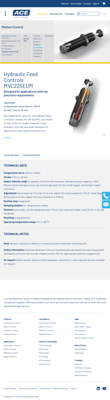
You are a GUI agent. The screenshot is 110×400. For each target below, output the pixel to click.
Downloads (76, 3)
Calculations (44, 319)
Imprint (73, 388)
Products (7, 319)
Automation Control (12, 323)
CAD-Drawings (45, 345)
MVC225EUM (37, 47)
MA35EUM (36, 42)
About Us (78, 364)
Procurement (80, 334)
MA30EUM (36, 36)
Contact (87, 3)
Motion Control (10, 327)
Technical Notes (31, 154)
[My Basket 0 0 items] (104, 3)
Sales (77, 319)
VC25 (25, 36)
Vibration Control (11, 330)
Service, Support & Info (84, 338)
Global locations (81, 375)
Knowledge (43, 356)
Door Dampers (6, 49)
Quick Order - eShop (83, 327)
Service (65, 3)
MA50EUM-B (37, 39)
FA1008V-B (37, 56)
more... (7, 137)
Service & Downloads (48, 341)
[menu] (56, 14)
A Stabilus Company (83, 368)
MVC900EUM (37, 53)
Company (78, 360)
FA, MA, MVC (26, 40)
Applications (9, 341)
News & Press (80, 345)
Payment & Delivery (60, 388)
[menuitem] (42, 14)
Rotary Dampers (7, 55)
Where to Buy (80, 323)
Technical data (11, 154)
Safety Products (10, 334)
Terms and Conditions (28, 388)
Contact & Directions (83, 371)
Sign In (96, 3)
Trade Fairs (79, 353)
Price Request (80, 330)
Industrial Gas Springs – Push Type (9, 37)
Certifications (45, 364)
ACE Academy (45, 360)
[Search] (98, 14)
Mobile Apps (44, 353)
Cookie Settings (10, 388)
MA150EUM (37, 45)
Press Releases (81, 349)
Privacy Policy (44, 388)
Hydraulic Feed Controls (10, 52)
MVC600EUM (37, 50)
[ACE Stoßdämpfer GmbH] (21, 14)
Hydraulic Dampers (8, 46)
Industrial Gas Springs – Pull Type (11, 42)
